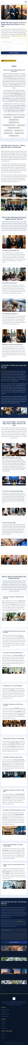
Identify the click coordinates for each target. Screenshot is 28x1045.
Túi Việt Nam (12, 690)
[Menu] (25, 2)
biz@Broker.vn (4, 1028)
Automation (12, 746)
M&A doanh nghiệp (5, 1014)
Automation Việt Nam (14, 742)
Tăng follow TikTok (8, 130)
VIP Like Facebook (7, 117)
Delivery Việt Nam (19, 655)
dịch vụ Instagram (15, 93)
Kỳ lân (18, 851)
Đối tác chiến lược (5, 1016)
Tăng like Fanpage (21, 125)
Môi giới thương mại (5, 1009)
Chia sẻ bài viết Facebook (14, 122)
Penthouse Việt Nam (19, 814)
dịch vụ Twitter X (6, 98)
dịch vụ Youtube (12, 99)
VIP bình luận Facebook (14, 135)
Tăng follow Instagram (8, 133)
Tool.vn (2, 1033)
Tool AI (2, 1037)
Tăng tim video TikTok (19, 130)
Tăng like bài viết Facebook (18, 117)
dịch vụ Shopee (11, 110)
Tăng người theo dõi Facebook (9, 125)
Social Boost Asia (9, 76)
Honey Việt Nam (20, 636)
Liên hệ (2, 1026)
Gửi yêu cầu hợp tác (14, 52)
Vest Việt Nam (16, 708)
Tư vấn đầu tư (4, 1012)
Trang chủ (3, 1021)
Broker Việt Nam (6, 871)
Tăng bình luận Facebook (14, 119)
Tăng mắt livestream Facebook (14, 127)
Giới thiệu (3, 1023)
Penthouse (4, 817)
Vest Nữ (20, 714)
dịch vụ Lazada (19, 110)
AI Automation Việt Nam (19, 759)
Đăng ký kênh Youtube (19, 133)
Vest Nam (19, 711)
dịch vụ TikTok (18, 95)
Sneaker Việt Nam (20, 794)
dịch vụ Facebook (14, 84)
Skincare (13, 604)
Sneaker (8, 797)
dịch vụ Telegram (14, 106)
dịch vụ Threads (20, 105)
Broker (7, 873)
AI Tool (2, 1035)
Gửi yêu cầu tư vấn (14, 942)
